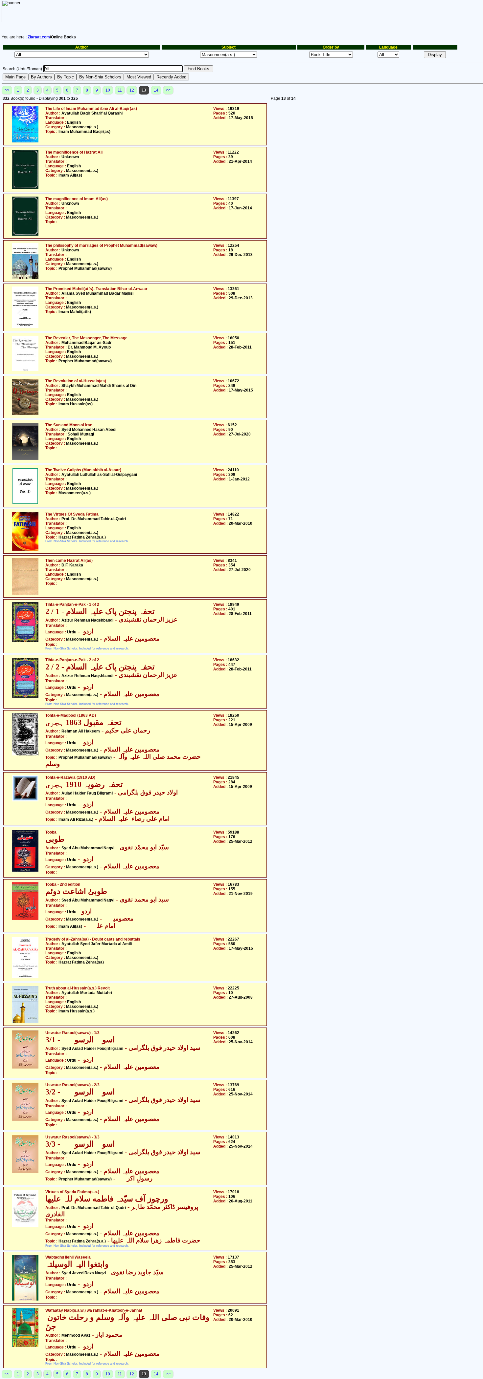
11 (120, 90)
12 (131, 90)
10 (107, 90)
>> (168, 90)
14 (156, 90)
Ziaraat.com (39, 37)
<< (7, 90)
